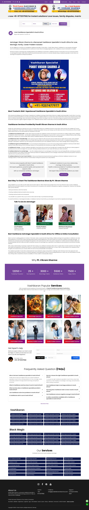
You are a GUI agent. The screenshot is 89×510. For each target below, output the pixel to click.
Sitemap (34, 507)
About (51, 2)
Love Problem (18, 227)
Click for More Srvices (19, 229)
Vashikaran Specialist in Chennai (35, 417)
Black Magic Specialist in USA (16, 443)
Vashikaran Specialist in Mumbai (52, 414)
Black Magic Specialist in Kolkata (69, 437)
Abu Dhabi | (10, 501)
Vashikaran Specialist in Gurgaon (18, 420)
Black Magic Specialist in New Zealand (70, 443)
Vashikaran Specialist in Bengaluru (18, 417)
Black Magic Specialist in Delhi (34, 434)
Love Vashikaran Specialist (15, 458)
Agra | (30, 501)
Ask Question (21, 34)
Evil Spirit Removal (69, 471)
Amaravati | (56, 501)
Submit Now (75, 357)
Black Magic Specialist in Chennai (35, 437)
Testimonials (64, 2)
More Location (70, 501)
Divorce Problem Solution (70, 465)
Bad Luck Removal (31, 471)
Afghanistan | (21, 501)
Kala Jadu (49, 468)
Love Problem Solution (70, 462)
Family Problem (41, 227)
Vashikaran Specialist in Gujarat (68, 414)
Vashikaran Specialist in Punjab (35, 420)
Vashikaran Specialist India (17, 414)
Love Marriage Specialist (14, 465)
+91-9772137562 (20, 360)
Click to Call (26, 174)
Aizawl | (39, 501)
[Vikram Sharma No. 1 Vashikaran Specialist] (22, 8)
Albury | (46, 501)
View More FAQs (44, 403)
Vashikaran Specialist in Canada (35, 424)
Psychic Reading (12, 471)
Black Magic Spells (69, 458)
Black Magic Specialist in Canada (35, 443)
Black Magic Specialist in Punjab (35, 440)
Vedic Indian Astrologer (32, 462)
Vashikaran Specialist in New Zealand (69, 424)
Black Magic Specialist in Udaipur (69, 440)
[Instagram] (15, 2)
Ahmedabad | (35, 501)
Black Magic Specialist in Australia (52, 443)
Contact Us (27, 34)
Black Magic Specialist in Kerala (52, 437)
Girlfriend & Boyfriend (65, 227)
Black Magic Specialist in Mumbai (52, 434)
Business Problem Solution (33, 465)
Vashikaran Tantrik (13, 462)
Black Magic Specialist (32, 458)
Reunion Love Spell (69, 474)
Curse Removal (12, 474)
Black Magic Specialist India (16, 434)
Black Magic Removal (51, 458)
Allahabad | (51, 501)
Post (74, 2)
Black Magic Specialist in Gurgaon (17, 440)
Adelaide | (16, 501)
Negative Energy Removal (52, 471)
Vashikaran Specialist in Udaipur (68, 420)
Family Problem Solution (52, 462)
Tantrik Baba (50, 474)
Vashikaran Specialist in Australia (52, 424)
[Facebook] (13, 2)
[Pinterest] (46, 484)
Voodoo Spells (68, 468)
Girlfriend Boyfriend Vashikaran (34, 468)
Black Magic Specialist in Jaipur (51, 440)
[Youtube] (19, 2)
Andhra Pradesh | (63, 501)
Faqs (78, 2)
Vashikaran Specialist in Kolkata (68, 417)
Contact (84, 2)
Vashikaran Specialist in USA (17, 424)
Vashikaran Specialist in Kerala (51, 417)
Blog (70, 2)
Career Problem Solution (52, 465)
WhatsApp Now (22, 223)
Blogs (15, 34)
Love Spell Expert (12, 468)
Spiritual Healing (30, 474)
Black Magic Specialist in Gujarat (69, 434)
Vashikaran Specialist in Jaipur (51, 420)
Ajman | (43, 501)
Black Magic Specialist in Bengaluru (18, 437)
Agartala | (26, 501)
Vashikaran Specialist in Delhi (34, 414)
